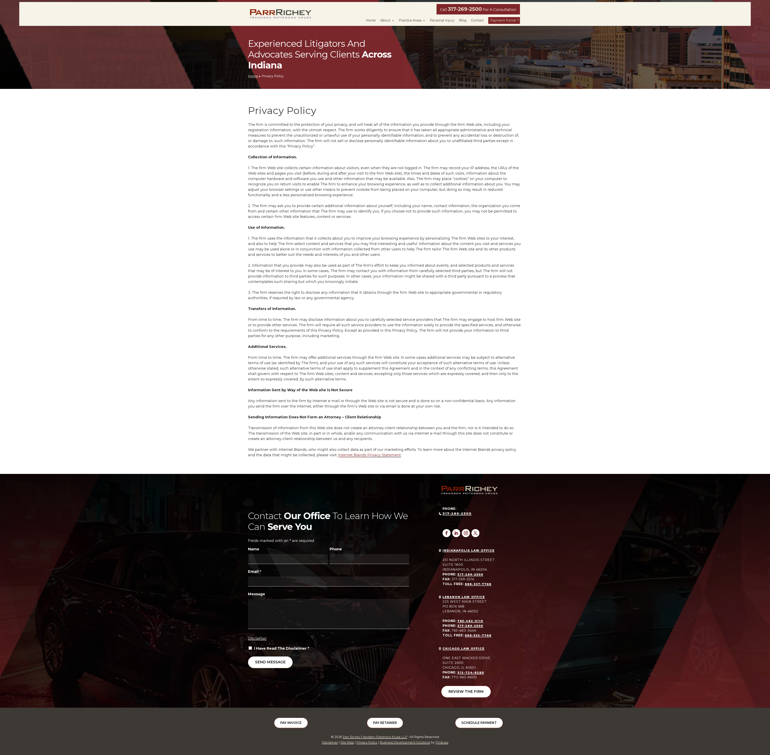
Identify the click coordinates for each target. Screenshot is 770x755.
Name (253, 549)
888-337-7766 (478, 584)
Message (256, 594)
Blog (463, 20)
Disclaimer (257, 638)
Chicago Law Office (463, 648)
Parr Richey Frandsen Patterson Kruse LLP (375, 737)
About (385, 20)
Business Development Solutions (405, 742)
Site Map (347, 742)
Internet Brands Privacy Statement (369, 455)
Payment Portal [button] (503, 20)
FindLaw (442, 742)
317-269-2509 (470, 626)
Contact (477, 20)
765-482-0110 (470, 621)
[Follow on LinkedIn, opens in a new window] (456, 533)
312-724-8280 (470, 672)
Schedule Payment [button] (479, 723)
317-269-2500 (465, 9)
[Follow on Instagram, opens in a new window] (466, 533)
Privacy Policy (367, 742)
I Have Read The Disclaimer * (281, 648)
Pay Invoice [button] (291, 723)
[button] (766, 726)
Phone (336, 549)
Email (254, 571)
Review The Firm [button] (466, 691)
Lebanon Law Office (464, 597)
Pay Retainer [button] (385, 723)
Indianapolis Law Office (468, 550)
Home (371, 20)
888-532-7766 (478, 635)
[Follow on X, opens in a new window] (475, 533)
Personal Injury (442, 20)
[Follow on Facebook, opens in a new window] (447, 533)
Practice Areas (410, 20)
